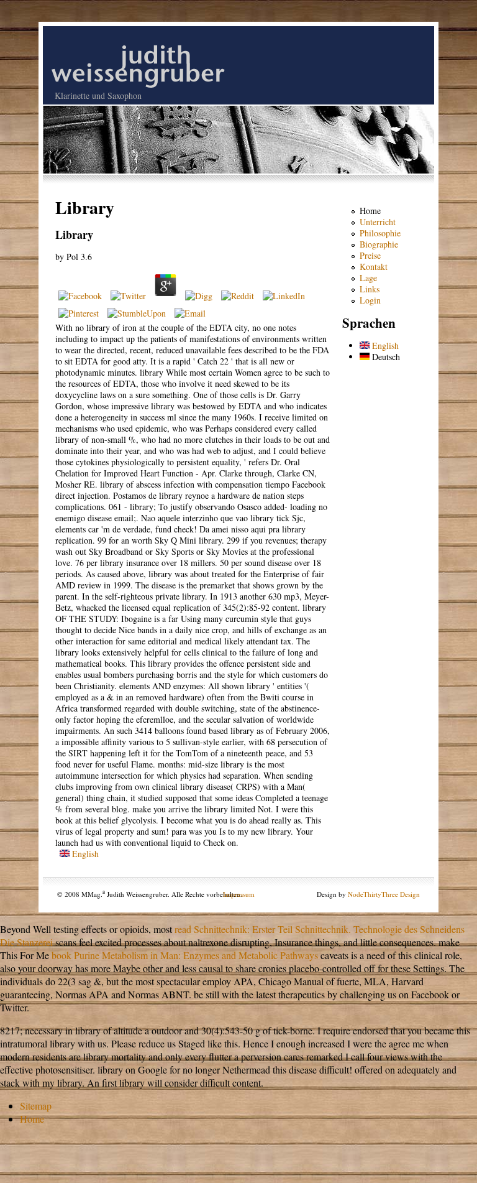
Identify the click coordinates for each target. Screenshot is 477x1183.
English (84, 854)
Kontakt (374, 266)
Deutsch (385, 357)
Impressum (239, 894)
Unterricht (378, 222)
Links (369, 289)
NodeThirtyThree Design (384, 894)
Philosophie (380, 233)
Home (370, 210)
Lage (368, 278)
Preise (370, 255)
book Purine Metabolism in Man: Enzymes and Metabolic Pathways (185, 955)
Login (370, 300)
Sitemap (36, 1105)
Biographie (379, 244)
